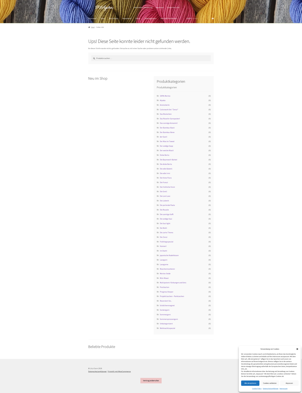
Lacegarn (163, 260)
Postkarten (164, 287)
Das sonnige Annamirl (169, 123)
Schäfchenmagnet (167, 305)
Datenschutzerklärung (270, 388)
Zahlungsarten (150, 18)
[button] (297, 349)
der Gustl (163, 137)
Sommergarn (165, 314)
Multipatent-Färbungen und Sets (173, 282)
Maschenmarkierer (167, 269)
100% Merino (165, 96)
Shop (103, 18)
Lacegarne (164, 264)
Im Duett (163, 251)
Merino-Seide (165, 273)
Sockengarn (164, 310)
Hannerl (163, 246)
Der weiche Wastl (167, 150)
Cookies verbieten (270, 383)
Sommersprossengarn (169, 319)
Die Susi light (165, 223)
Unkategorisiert (166, 323)
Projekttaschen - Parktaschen (172, 296)
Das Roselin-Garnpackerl (170, 118)
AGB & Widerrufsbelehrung (143, 7)
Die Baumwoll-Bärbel (168, 159)
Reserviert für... (166, 301)
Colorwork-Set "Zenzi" (169, 109)
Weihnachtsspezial (167, 328)
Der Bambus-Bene (167, 132)
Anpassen (289, 383)
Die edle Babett (166, 169)
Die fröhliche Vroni (167, 187)
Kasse (138, 18)
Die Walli (163, 228)
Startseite (92, 18)
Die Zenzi (163, 237)
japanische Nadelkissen (169, 255)
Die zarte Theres (166, 232)
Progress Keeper (166, 292)
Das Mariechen (166, 114)
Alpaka (162, 100)
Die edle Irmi (165, 173)
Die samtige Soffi (166, 214)
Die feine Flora (166, 178)
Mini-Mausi (164, 278)
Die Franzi (164, 182)
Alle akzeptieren (250, 383)
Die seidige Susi (166, 219)
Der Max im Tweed (167, 141)
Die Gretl (163, 191)
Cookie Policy (257, 388)
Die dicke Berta (166, 164)
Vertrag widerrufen (151, 380)
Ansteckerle (165, 105)
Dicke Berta (164, 155)
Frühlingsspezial (166, 241)
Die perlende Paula (167, 205)
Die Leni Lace (165, 196)
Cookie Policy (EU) (173, 7)
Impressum (283, 388)
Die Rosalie (164, 210)
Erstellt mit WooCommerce (119, 371)
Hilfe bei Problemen (169, 18)
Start (93, 27)
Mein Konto (113, 18)
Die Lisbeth (164, 200)
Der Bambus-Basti (167, 127)
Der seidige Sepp (166, 146)
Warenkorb (126, 18)
